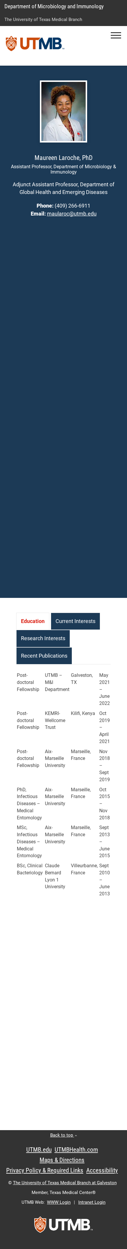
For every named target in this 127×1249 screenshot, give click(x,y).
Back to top (62, 1135)
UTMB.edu (39, 1149)
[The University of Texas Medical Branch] (35, 45)
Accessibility (102, 1170)
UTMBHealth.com (76, 1149)
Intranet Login (91, 1202)
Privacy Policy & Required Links (44, 1170)
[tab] (32, 621)
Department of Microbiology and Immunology (54, 6)
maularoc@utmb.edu (72, 214)
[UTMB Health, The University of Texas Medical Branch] (63, 1226)
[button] (116, 35)
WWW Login (59, 1202)
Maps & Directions (62, 1160)
